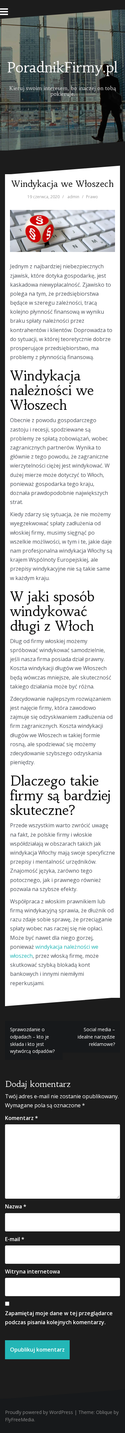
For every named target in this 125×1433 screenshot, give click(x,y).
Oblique (104, 1412)
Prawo (92, 197)
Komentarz (21, 1118)
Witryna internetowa (32, 1271)
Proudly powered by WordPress (39, 1412)
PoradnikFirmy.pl (62, 67)
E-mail (14, 1239)
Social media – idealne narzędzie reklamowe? (96, 1036)
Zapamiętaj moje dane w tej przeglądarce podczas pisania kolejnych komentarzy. (59, 1318)
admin (73, 197)
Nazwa (15, 1206)
